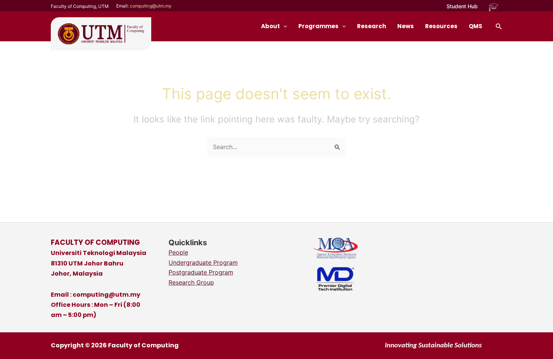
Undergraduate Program (203, 262)
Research (371, 26)
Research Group (191, 282)
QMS (475, 26)
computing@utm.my (151, 6)
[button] (462, 6)
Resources (441, 26)
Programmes (318, 26)
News (405, 26)
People (178, 252)
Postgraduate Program (201, 272)
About (270, 26)
